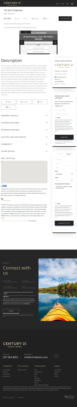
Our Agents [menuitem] (58, 370)
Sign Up (57, 3)
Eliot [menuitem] (35, 376)
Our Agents (62, 83)
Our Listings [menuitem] (6, 370)
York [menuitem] (35, 370)
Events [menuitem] (56, 376)
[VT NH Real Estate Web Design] (69, 397)
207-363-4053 (61, 74)
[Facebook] (54, 357)
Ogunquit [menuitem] (37, 378)
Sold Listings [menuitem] (6, 376)
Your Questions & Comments (62, 184)
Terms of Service (64, 229)
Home (3, 221)
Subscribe (64, 137)
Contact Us (57, 83)
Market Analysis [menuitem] (22, 370)
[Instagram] (57, 357)
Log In (62, 3)
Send (11, 311)
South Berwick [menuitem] (38, 372)
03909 (25, 221)
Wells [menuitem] (35, 374)
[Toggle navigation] (72, 3)
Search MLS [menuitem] (6, 374)
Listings (8, 221)
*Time (56, 177)
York (16, 221)
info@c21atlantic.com (36, 357)
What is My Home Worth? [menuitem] (41, 385)
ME (12, 221)
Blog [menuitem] (56, 374)
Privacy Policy (6, 200)
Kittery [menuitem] (36, 383)
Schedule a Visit (69, 154)
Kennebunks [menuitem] (37, 380)
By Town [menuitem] (5, 372)
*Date (56, 171)
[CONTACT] (65, 18)
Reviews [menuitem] (57, 372)
